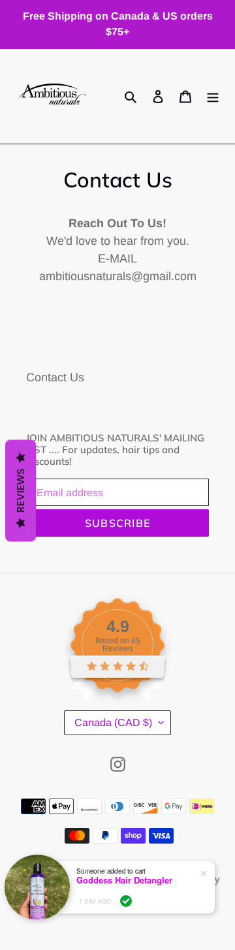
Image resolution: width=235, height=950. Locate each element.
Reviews (20, 490)
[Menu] (213, 96)
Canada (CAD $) (113, 722)
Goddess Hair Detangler (124, 880)
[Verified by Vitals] (126, 901)
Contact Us (55, 377)
